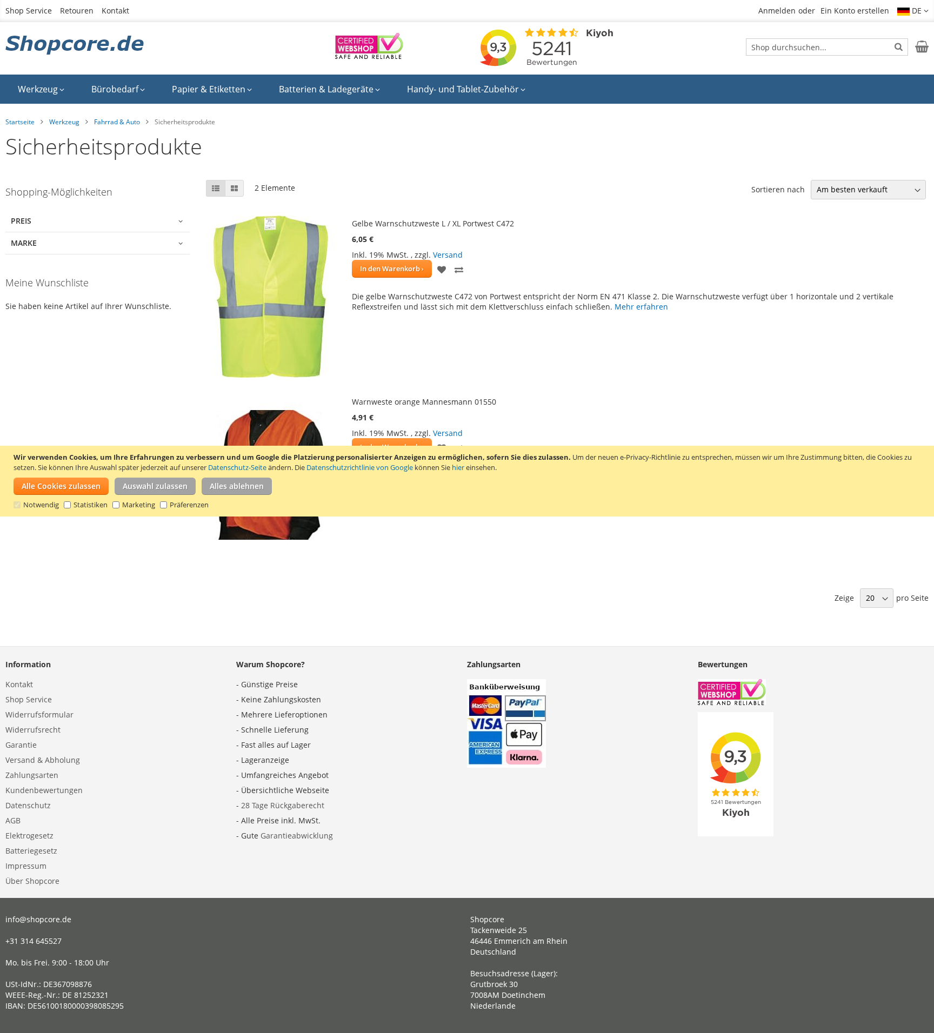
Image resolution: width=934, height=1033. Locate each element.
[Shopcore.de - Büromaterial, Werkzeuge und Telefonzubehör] (75, 46)
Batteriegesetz (31, 851)
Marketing (138, 504)
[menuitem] (41, 89)
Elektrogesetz (29, 835)
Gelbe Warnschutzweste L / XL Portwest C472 (433, 223)
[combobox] (827, 47)
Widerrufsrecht (33, 730)
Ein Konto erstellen (854, 10)
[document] (468, 481)
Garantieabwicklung (297, 835)
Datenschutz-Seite (237, 467)
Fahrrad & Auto (117, 121)
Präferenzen (189, 504)
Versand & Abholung (42, 760)
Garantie (21, 745)
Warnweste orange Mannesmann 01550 (424, 402)
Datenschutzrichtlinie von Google (359, 467)
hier (458, 467)
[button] (913, 10)
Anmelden (777, 10)
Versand (448, 255)
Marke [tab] (24, 243)
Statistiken (91, 504)
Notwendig (41, 504)
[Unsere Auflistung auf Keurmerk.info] (369, 56)
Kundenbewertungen (44, 790)
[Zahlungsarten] (506, 764)
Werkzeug (64, 121)
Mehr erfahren (641, 306)
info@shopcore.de (38, 919)
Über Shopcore (32, 881)
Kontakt (115, 10)
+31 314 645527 (33, 941)
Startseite (20, 121)
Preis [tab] (21, 221)
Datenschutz (28, 805)
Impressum (25, 866)
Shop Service (28, 10)
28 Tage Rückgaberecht (282, 805)
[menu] (467, 89)
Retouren (77, 10)
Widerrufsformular (39, 714)
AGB (13, 820)
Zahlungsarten (31, 775)
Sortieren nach (778, 189)
